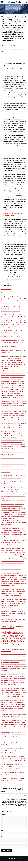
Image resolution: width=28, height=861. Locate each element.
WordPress (17, 858)
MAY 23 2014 (10, 68)
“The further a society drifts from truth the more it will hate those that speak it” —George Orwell (13, 790)
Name (3, 830)
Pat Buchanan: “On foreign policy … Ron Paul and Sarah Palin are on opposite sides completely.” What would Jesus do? (13, 426)
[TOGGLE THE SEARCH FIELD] (26, 2)
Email (3, 836)
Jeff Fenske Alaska (14, 2)
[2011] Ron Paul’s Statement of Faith (11, 337)
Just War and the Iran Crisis (8, 346)
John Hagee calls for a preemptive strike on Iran (12, 650)
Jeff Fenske (4, 45)
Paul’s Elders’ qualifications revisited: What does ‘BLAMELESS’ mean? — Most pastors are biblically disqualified (14, 751)
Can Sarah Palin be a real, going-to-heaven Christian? (13, 627)
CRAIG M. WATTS (20, 68)
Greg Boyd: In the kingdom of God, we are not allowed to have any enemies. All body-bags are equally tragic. (13, 614)
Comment (4, 814)
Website (3, 843)
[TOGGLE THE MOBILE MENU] (2, 2)
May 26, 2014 (12, 45)
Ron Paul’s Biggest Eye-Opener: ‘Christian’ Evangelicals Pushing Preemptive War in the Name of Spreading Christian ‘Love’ (12, 309)
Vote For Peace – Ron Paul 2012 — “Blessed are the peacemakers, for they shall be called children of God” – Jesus (13, 543)
